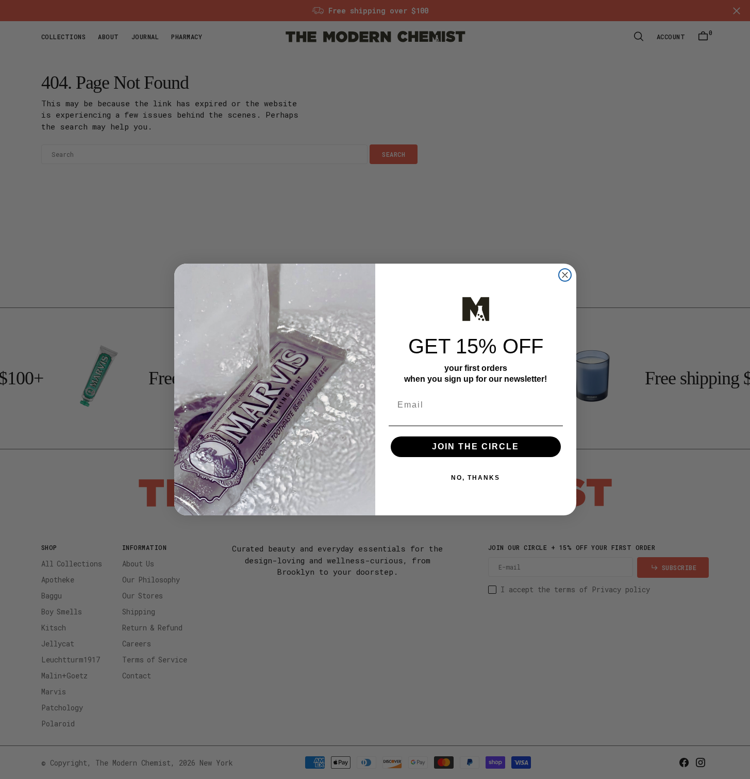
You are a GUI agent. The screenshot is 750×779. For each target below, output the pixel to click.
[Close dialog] (565, 275)
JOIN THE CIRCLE (475, 446)
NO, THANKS (475, 477)
